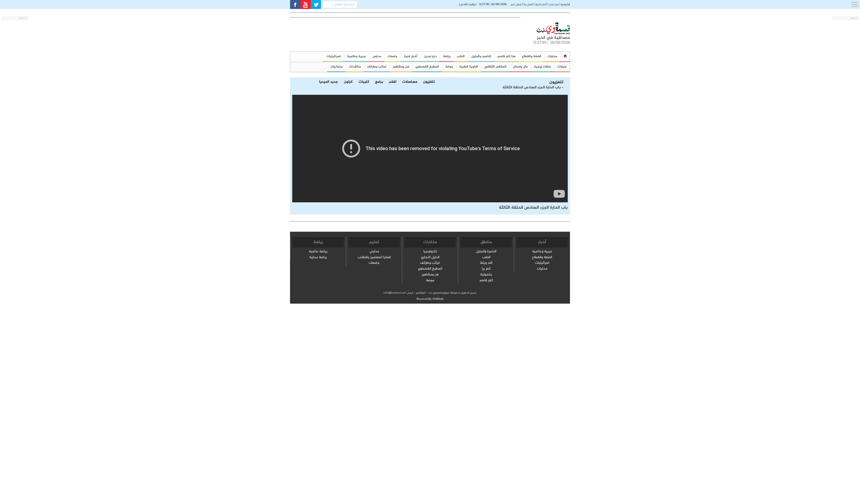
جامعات (392, 56)
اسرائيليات (334, 56)
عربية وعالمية (356, 56)
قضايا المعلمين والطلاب (374, 257)
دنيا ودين (430, 56)
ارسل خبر (516, 4)
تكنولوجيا (430, 251)
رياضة (447, 56)
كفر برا (486, 269)
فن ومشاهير (401, 66)
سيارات (562, 66)
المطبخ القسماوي (427, 66)
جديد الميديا (328, 82)
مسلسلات (409, 82)
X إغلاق (854, 18)
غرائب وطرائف (376, 66)
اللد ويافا (486, 263)
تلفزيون (556, 82)
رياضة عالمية (318, 251)
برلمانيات (336, 66)
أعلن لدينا (541, 4)
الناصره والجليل (481, 56)
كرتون (348, 82)
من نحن (553, 4)
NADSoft (437, 299)
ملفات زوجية (542, 66)
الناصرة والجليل (486, 251)
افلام (392, 82)
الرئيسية (565, 4)
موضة (449, 66)
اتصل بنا (528, 4)
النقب (461, 56)
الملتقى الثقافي (495, 66)
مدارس (376, 56)
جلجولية (486, 274)
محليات (552, 56)
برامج (379, 82)
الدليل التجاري (430, 257)
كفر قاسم (486, 280)
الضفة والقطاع (531, 56)
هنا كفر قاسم (506, 56)
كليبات (364, 82)
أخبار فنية (410, 56)
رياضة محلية (318, 257)
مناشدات (355, 66)
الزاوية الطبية (468, 66)
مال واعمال (520, 66)
